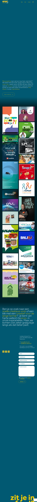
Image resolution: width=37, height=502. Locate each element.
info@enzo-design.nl (26, 343)
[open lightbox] (27, 114)
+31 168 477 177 (25, 342)
